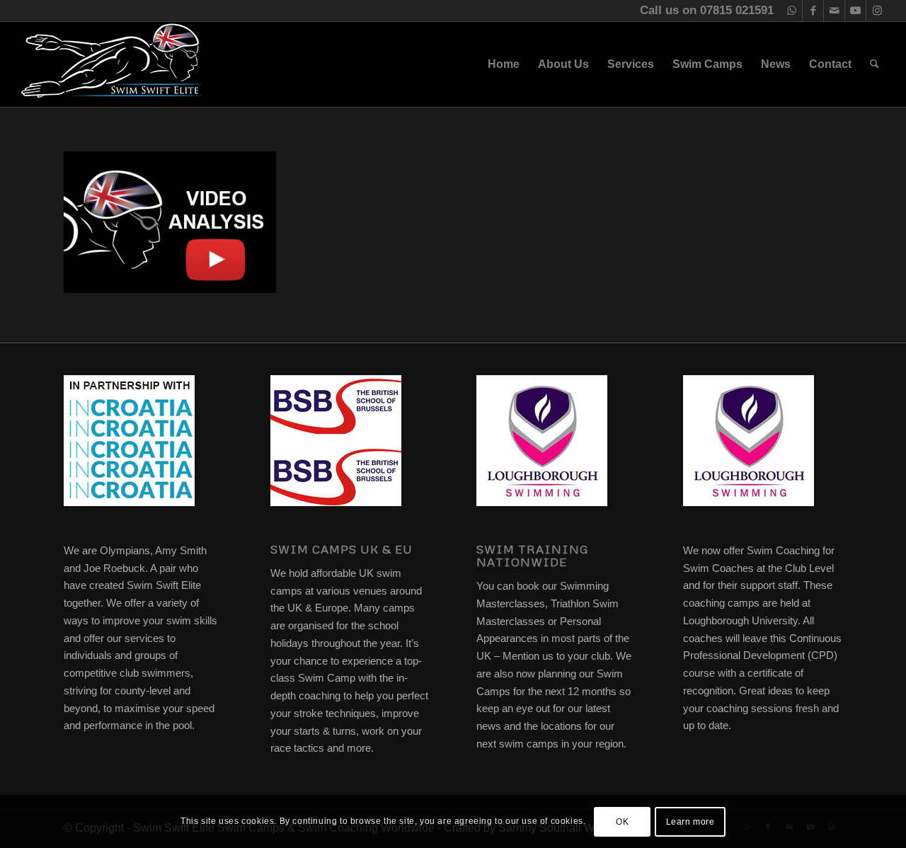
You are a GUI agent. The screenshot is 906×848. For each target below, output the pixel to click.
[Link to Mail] (834, 10)
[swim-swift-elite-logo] (111, 64)
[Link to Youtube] (855, 10)
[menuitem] (503, 64)
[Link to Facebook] (813, 10)
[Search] (874, 64)
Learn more (690, 821)
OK (622, 821)
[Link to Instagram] (877, 10)
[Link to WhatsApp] (791, 10)
